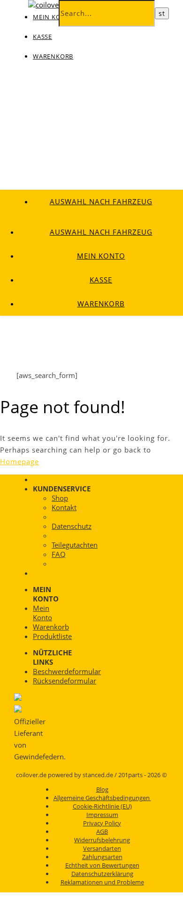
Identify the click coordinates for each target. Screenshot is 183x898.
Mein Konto (101, 255)
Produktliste (52, 636)
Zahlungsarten (102, 857)
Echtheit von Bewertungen (102, 865)
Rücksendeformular (64, 680)
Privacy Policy (102, 823)
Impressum (102, 814)
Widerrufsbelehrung (102, 840)
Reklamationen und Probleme (102, 882)
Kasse (42, 36)
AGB (102, 831)
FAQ (59, 554)
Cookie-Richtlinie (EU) (102, 806)
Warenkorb (53, 56)
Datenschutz (72, 526)
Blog (102, 789)
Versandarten (102, 848)
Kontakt (64, 507)
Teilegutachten (75, 544)
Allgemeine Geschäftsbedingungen (102, 798)
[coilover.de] (49, 4)
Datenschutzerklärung (102, 873)
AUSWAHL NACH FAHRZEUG (101, 201)
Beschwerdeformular (67, 671)
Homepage (19, 461)
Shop (60, 498)
